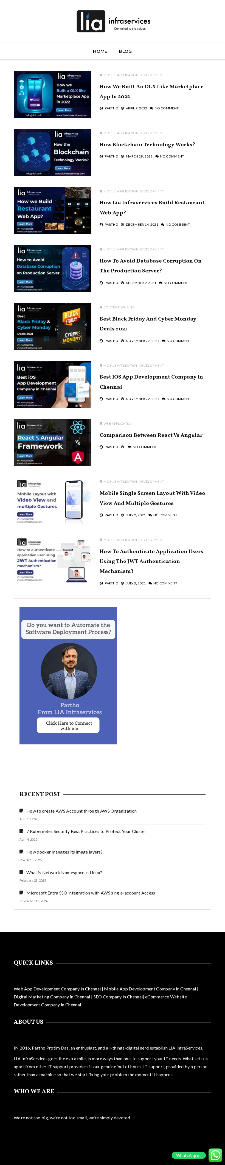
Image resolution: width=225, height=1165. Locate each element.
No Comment (167, 108)
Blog (125, 51)
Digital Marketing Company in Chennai (52, 996)
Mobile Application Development (133, 75)
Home (100, 51)
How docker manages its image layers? (64, 851)
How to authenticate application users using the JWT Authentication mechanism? (151, 562)
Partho (111, 108)
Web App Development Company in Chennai (57, 988)
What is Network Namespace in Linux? (64, 872)
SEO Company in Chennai (117, 996)
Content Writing (119, 307)
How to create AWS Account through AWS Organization (81, 810)
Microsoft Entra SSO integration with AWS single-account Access (90, 892)
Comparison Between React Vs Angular (151, 435)
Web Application (118, 423)
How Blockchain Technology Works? (147, 145)
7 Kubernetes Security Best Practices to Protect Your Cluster (86, 831)
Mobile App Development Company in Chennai (150, 988)
